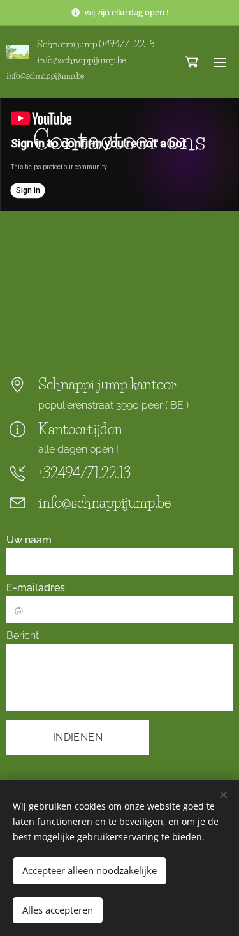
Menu (220, 62)
